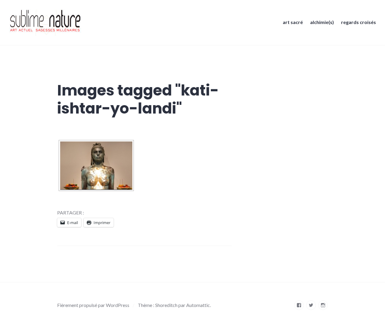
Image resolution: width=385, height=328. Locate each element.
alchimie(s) (322, 22)
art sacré (293, 22)
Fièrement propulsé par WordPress (93, 305)
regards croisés (358, 22)
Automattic (198, 305)
